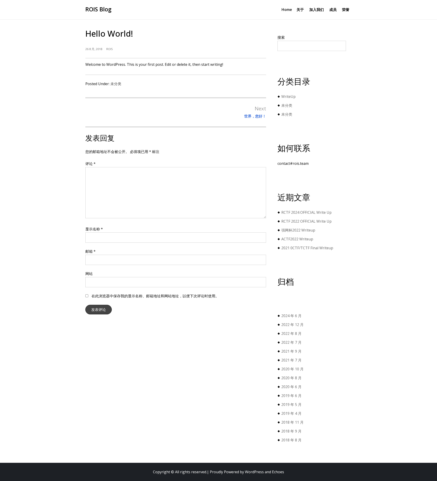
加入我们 (316, 9)
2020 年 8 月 (291, 377)
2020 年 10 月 (292, 369)
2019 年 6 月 (291, 395)
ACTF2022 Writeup (297, 239)
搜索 (281, 37)
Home (287, 9)
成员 (333, 9)
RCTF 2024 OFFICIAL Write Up (306, 212)
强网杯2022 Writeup (298, 230)
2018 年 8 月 (291, 440)
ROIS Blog (98, 9)
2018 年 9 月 (291, 431)
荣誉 (345, 9)
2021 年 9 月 (291, 351)
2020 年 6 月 (291, 386)
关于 (300, 9)
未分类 (115, 83)
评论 (90, 163)
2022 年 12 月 (292, 324)
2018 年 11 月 (292, 422)
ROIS (109, 49)
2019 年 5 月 (291, 404)
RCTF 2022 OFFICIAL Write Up (306, 221)
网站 (89, 273)
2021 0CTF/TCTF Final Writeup (307, 247)
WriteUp (288, 96)
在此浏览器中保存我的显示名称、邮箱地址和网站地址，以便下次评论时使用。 (155, 295)
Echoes (278, 471)
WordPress (254, 471)
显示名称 (94, 229)
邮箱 (90, 251)
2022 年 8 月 (291, 333)
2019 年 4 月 (291, 413)
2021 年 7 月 (291, 360)
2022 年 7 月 (291, 342)
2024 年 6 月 (291, 315)
